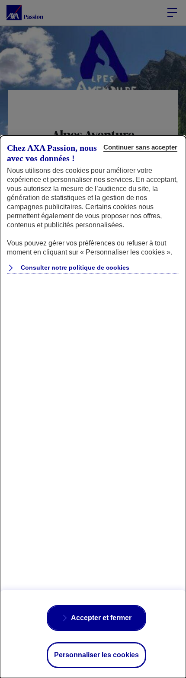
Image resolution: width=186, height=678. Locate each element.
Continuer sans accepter (140, 147)
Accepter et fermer (101, 617)
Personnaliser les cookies (96, 655)
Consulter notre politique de (74, 267)
